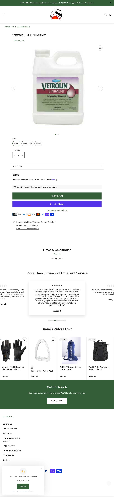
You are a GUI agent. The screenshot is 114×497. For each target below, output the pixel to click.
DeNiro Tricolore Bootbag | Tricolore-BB (71, 368)
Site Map (6, 460)
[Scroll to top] (108, 483)
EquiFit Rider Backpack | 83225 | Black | (99, 368)
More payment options (57, 210)
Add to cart (57, 196)
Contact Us (57, 400)
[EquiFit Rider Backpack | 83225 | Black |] (100, 350)
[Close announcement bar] (110, 2)
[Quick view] (24, 339)
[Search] (105, 14)
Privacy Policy (8, 455)
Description (17, 166)
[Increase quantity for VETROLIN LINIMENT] (22, 155)
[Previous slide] (13, 88)
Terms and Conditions (12, 450)
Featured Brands (10, 428)
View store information (27, 229)
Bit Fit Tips (7, 433)
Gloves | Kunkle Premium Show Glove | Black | (13, 368)
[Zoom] (100, 48)
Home (7, 26)
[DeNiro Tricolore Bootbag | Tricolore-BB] (71, 350)
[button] (55, 134)
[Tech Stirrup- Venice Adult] (42, 350)
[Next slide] (100, 88)
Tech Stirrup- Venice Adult (42, 371)
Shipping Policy (9, 445)
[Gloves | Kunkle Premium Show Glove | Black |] (14, 350)
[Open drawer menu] (3, 14)
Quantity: (16, 150)
